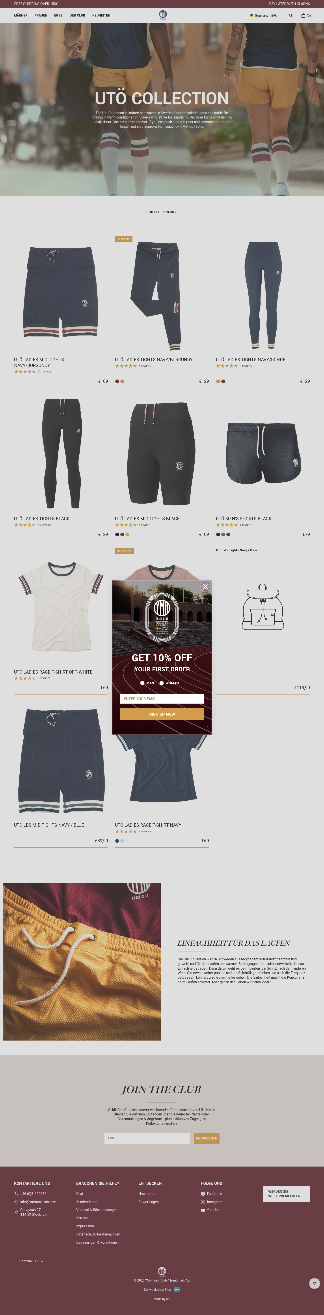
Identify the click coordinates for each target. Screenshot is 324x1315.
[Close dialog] (205, 586)
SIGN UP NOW (162, 714)
